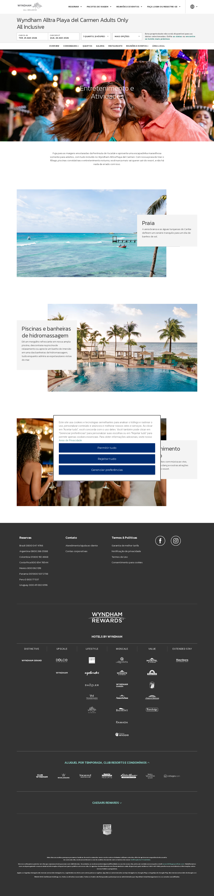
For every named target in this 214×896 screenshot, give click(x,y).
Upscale (62, 649)
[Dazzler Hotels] (92, 685)
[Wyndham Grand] (32, 661)
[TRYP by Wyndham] (92, 661)
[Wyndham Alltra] (92, 710)
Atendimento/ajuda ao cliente (82, 545)
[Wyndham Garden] (122, 685)
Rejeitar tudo (107, 458)
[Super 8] (152, 685)
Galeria (100, 45)
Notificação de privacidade (126, 551)
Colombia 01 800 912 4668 (33, 557)
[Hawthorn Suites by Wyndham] (182, 661)
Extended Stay (182, 649)
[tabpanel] (107, 236)
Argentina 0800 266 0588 (33, 551)
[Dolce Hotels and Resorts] (62, 661)
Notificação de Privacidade (140, 860)
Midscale (122, 649)
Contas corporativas (76, 551)
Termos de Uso (120, 557)
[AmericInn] (122, 697)
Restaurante (115, 45)
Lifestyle (92, 649)
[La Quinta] (122, 661)
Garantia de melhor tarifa (125, 545)
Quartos (87, 45)
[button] (107, 762)
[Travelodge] (152, 710)
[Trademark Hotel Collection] (92, 697)
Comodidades (70, 45)
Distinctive (31, 649)
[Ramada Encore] (122, 735)
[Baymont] (122, 710)
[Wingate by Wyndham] (122, 673)
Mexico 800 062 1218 (30, 568)
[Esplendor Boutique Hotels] (92, 673)
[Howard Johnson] (152, 697)
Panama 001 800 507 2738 (33, 574)
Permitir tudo (106, 447)
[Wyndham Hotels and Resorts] (62, 673)
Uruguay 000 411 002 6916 (33, 585)
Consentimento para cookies (127, 562)
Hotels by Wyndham (107, 636)
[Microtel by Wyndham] (152, 661)
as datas (177, 36)
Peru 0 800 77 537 (29, 579)
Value (152, 649)
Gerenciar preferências (107, 469)
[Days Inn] (152, 673)
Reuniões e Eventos (136, 45)
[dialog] (107, 448)
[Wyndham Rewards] (107, 617)
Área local (158, 45)
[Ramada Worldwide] (122, 722)
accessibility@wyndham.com (173, 864)
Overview (54, 45)
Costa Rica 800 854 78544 (33, 562)
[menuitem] (75, 6)
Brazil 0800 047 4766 (31, 545)
